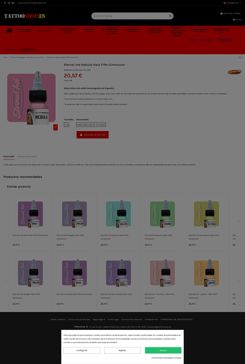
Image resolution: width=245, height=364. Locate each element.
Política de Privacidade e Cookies (166, 358)
